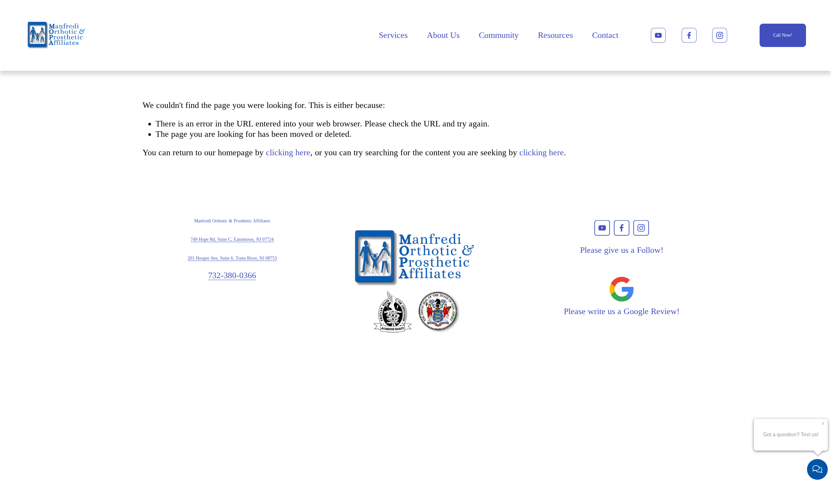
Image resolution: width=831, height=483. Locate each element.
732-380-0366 (232, 275)
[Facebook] (689, 35)
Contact (605, 35)
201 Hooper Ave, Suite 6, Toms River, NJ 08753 (232, 258)
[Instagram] (719, 35)
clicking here (288, 152)
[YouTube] (658, 35)
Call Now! (782, 35)
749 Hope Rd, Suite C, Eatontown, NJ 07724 (232, 239)
